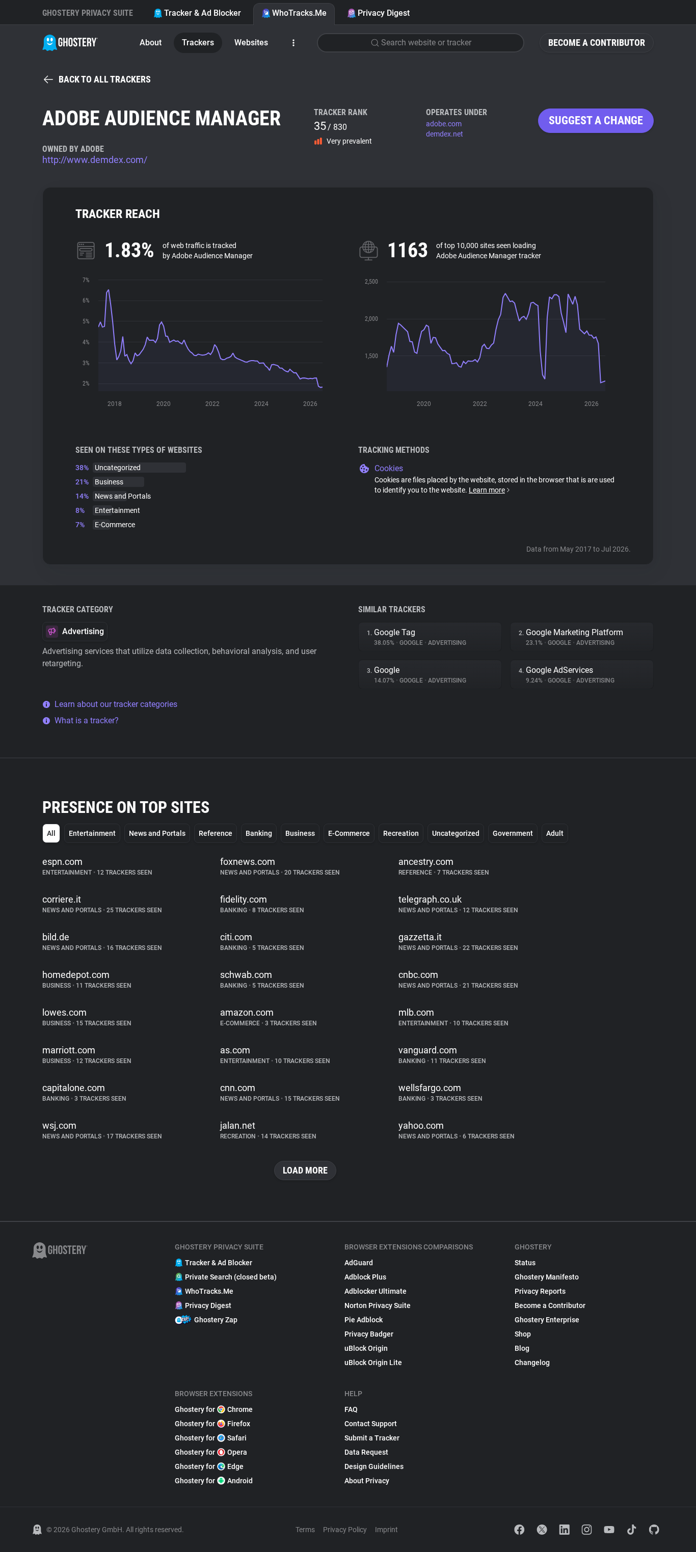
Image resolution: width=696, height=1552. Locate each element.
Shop (523, 1334)
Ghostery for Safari (211, 1438)
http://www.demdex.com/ (94, 159)
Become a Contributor (596, 42)
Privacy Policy (345, 1530)
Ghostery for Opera (211, 1452)
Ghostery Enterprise (547, 1320)
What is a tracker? (87, 720)
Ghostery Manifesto (547, 1277)
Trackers (198, 42)
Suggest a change (596, 120)
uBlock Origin (366, 1348)
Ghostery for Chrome (214, 1409)
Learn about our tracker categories (116, 704)
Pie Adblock (363, 1320)
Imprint (386, 1530)
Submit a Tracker (371, 1438)
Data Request (366, 1452)
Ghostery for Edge (209, 1466)
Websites (251, 42)
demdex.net (444, 134)
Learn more (487, 490)
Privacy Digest (384, 13)
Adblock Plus (365, 1277)
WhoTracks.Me (299, 13)
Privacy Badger (368, 1334)
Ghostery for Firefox (212, 1424)
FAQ (351, 1409)
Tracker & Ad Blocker (202, 13)
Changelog (532, 1362)
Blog (522, 1348)
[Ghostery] (70, 43)
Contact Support (370, 1424)
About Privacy (366, 1481)
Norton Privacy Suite (377, 1305)
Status (525, 1263)
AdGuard (358, 1263)
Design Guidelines (374, 1466)
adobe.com (444, 124)
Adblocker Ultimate (375, 1291)
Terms (305, 1530)
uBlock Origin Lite (373, 1362)
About (151, 42)
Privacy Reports (540, 1291)
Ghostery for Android (214, 1481)
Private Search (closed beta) (231, 1277)
